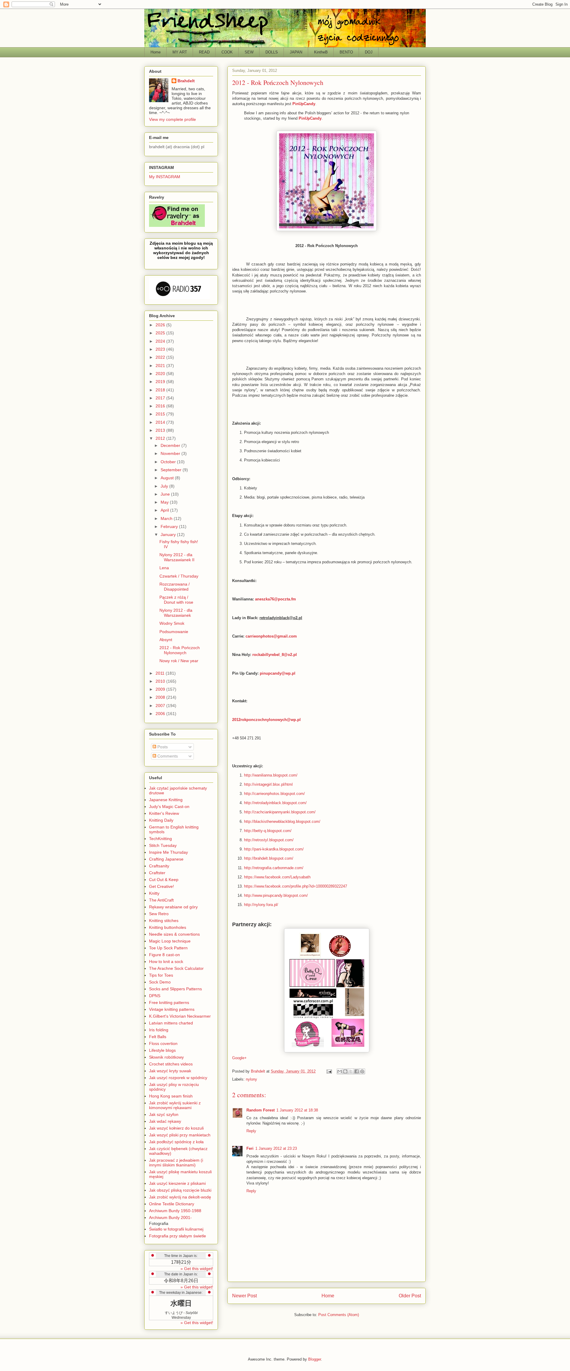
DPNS (154, 995)
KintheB (321, 52)
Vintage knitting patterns (171, 1009)
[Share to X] (351, 1071)
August (168, 477)
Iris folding (158, 1029)
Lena (164, 567)
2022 (161, 357)
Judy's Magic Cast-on (169, 806)
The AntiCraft (161, 900)
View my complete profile (172, 119)
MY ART (179, 52)
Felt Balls (157, 1036)
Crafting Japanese (166, 859)
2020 (161, 373)
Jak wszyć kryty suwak (170, 1070)
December (171, 445)
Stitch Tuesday (163, 845)
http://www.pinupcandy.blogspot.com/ (276, 895)
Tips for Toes (161, 975)
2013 (161, 430)
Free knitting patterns (169, 1002)
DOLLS (271, 52)
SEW (249, 52)
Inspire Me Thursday (168, 852)
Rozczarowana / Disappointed (174, 587)
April (165, 510)
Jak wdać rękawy (165, 1121)
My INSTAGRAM (164, 176)
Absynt (165, 639)
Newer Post (244, 1295)
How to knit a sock (166, 961)
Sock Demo (160, 982)
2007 (161, 705)
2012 (161, 438)
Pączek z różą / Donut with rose (176, 600)
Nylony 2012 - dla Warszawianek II (176, 557)
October (169, 461)
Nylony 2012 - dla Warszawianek (175, 613)
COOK (227, 52)
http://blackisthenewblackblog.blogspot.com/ (282, 821)
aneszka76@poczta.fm (275, 599)
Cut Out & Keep (163, 879)
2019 (161, 381)
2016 (161, 406)
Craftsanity (159, 866)
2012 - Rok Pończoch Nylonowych (179, 650)
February (170, 526)
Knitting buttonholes (167, 927)
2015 (161, 414)
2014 (161, 422)
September (172, 469)
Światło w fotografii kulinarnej (176, 1229)
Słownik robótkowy (166, 1057)
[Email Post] (328, 1071)
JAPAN (296, 52)
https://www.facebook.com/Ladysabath (277, 877)
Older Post (410, 1295)
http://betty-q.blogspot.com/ (268, 830)
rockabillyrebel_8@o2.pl (274, 654)
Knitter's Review (164, 813)
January (169, 534)
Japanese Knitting (166, 799)
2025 (161, 333)
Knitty (154, 893)
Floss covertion (163, 1043)
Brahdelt (186, 80)
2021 (161, 365)
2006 (161, 713)
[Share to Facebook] (357, 1071)
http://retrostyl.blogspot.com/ (269, 840)
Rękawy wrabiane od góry (173, 906)
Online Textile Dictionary (171, 1203)
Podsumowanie (173, 631)
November (171, 453)
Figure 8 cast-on (164, 954)
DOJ (369, 52)
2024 (161, 341)
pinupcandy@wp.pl (277, 673)
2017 (161, 398)
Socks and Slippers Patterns (175, 988)
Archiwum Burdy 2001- (170, 1217)
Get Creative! (161, 886)
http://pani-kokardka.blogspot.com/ (274, 849)
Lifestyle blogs (162, 1050)
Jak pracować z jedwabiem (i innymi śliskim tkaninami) (176, 1162)
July (165, 486)
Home (156, 52)
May (165, 502)
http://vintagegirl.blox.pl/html (268, 784)
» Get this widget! (196, 1268)
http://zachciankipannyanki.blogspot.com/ (280, 812)
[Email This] (340, 1071)
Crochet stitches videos (171, 1064)
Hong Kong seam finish (171, 1096)
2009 (161, 689)
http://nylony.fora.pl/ (261, 904)
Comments (167, 756)
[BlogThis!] (345, 1071)
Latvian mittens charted (171, 1023)
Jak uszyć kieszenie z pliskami (177, 1183)
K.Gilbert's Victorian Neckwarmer (180, 1016)
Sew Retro (159, 913)
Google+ (239, 1058)
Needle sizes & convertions (174, 934)
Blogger (314, 1359)
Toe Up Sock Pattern (168, 947)
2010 (161, 681)
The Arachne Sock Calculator (176, 968)
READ (204, 52)
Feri (250, 1148)
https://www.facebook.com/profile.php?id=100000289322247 (295, 886)
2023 (161, 349)
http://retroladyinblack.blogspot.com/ (275, 803)
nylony (251, 1079)
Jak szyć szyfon (163, 1114)
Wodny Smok (171, 623)
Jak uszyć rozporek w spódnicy (178, 1077)
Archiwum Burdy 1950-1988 (175, 1210)
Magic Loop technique (170, 941)
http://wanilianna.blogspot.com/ (270, 775)
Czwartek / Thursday (178, 576)
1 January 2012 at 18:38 (297, 1110)
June (166, 494)
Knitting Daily (161, 820)
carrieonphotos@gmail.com (271, 636)
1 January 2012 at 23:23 (276, 1148)
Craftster (157, 872)
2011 (161, 673)
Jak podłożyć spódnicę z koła (176, 1141)
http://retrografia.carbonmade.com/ (273, 868)
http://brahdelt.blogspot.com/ (268, 858)
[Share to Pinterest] (362, 1071)
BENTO (346, 52)
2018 (161, 390)
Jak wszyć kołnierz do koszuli (176, 1128)
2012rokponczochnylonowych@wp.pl (266, 719)
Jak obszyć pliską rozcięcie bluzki (180, 1190)
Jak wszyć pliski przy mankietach (179, 1135)
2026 (161, 324)
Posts (162, 746)
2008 (161, 697)
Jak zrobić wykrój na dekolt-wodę (180, 1197)
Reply (251, 1131)
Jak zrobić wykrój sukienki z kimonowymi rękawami (175, 1105)
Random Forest (260, 1110)
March (167, 518)
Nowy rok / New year (178, 660)
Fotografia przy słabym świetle (177, 1236)
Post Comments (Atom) (338, 1315)
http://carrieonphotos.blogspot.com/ (274, 793)
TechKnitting (160, 838)
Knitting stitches (163, 920)
